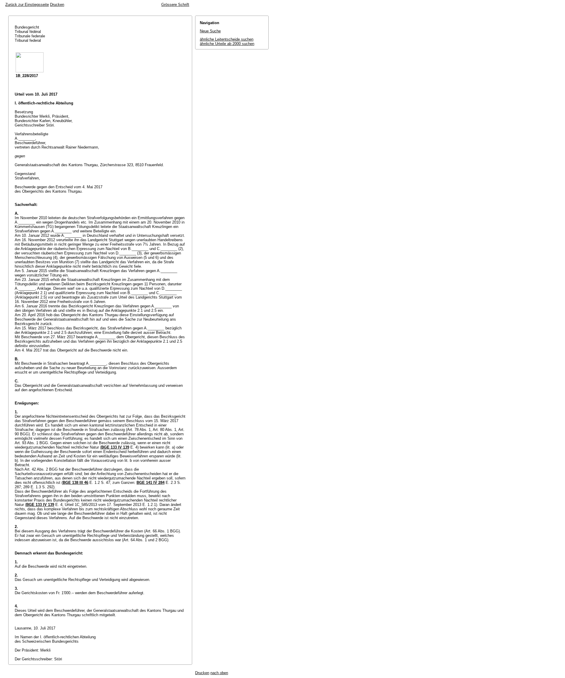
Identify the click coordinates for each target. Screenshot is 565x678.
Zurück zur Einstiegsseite (27, 4)
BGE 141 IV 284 (150, 482)
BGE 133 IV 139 (115, 447)
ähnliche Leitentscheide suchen (226, 39)
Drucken (57, 4)
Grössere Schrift (175, 4)
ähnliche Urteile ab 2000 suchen (227, 43)
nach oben (219, 673)
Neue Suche (210, 31)
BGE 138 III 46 (75, 482)
